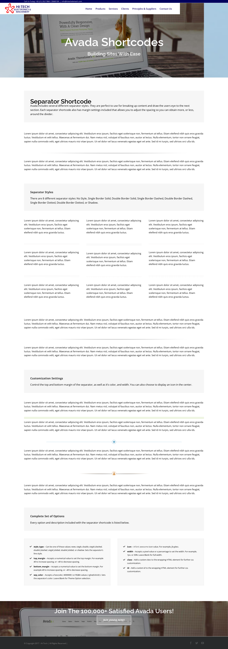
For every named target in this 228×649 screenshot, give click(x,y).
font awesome (141, 546)
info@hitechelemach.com (72, 1)
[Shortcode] (114, 39)
